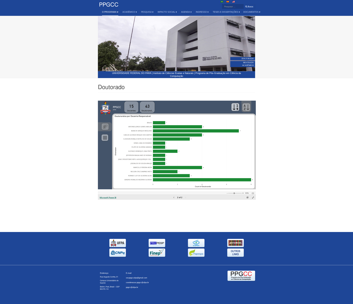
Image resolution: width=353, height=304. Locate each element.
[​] (128, 293)
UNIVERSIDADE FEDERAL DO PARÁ (131, 73)
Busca (250, 6)
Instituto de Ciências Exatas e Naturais (173, 73)
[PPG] (109, 4)
